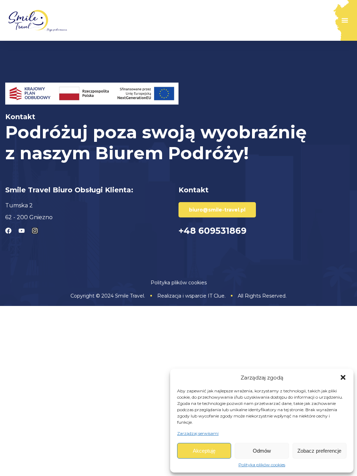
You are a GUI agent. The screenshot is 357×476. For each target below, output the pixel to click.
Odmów (262, 451)
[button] (343, 377)
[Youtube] (21, 231)
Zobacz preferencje (319, 451)
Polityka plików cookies (261, 464)
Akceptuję (204, 451)
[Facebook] (8, 231)
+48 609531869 (212, 230)
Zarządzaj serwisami (198, 433)
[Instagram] (35, 231)
